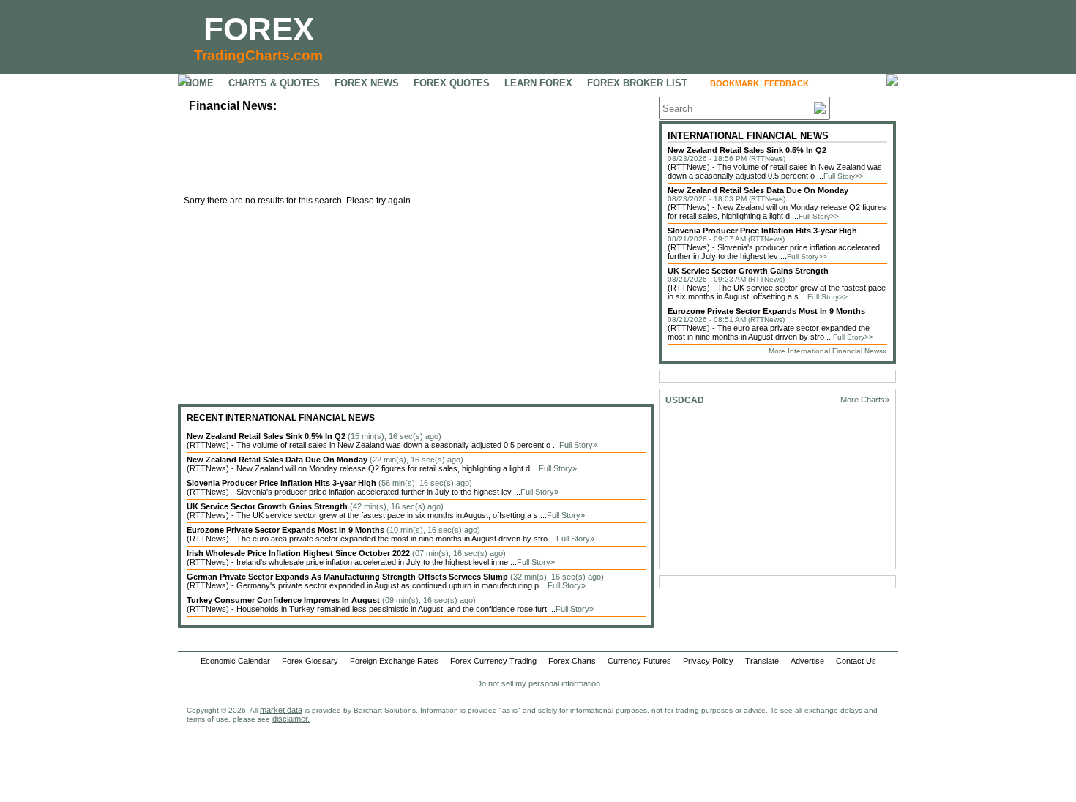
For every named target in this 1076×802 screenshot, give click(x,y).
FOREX (258, 29)
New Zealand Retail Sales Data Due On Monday (758, 190)
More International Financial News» (828, 351)
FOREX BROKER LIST (637, 83)
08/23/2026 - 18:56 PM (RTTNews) (726, 158)
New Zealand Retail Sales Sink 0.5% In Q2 (747, 150)
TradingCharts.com (258, 55)
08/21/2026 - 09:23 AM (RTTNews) (726, 279)
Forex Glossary (310, 660)
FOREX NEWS (367, 83)
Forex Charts (572, 660)
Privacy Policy (708, 660)
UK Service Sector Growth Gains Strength (748, 270)
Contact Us (856, 660)
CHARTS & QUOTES (274, 83)
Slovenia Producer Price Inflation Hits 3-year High (762, 230)
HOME (199, 83)
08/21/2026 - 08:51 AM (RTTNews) (726, 319)
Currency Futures (639, 660)
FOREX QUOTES (452, 83)
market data (281, 709)
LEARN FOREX (538, 83)
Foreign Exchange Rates (394, 660)
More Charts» (864, 399)
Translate (762, 660)
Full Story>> (843, 176)
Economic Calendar (235, 660)
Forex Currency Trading (493, 660)
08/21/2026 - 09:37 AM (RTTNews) (726, 239)
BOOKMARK (734, 83)
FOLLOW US (845, 83)
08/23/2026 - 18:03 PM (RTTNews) (726, 199)
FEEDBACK (786, 83)
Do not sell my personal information (538, 683)
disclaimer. (291, 718)
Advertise (807, 660)
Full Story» (578, 445)
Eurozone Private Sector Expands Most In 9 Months (766, 311)
